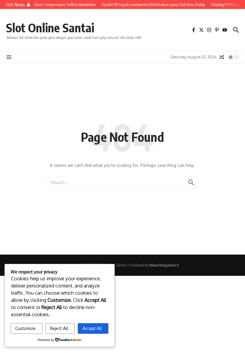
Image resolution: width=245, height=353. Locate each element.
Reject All (59, 328)
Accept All (92, 328)
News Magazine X (164, 265)
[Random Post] (221, 57)
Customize (25, 328)
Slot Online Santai (50, 27)
